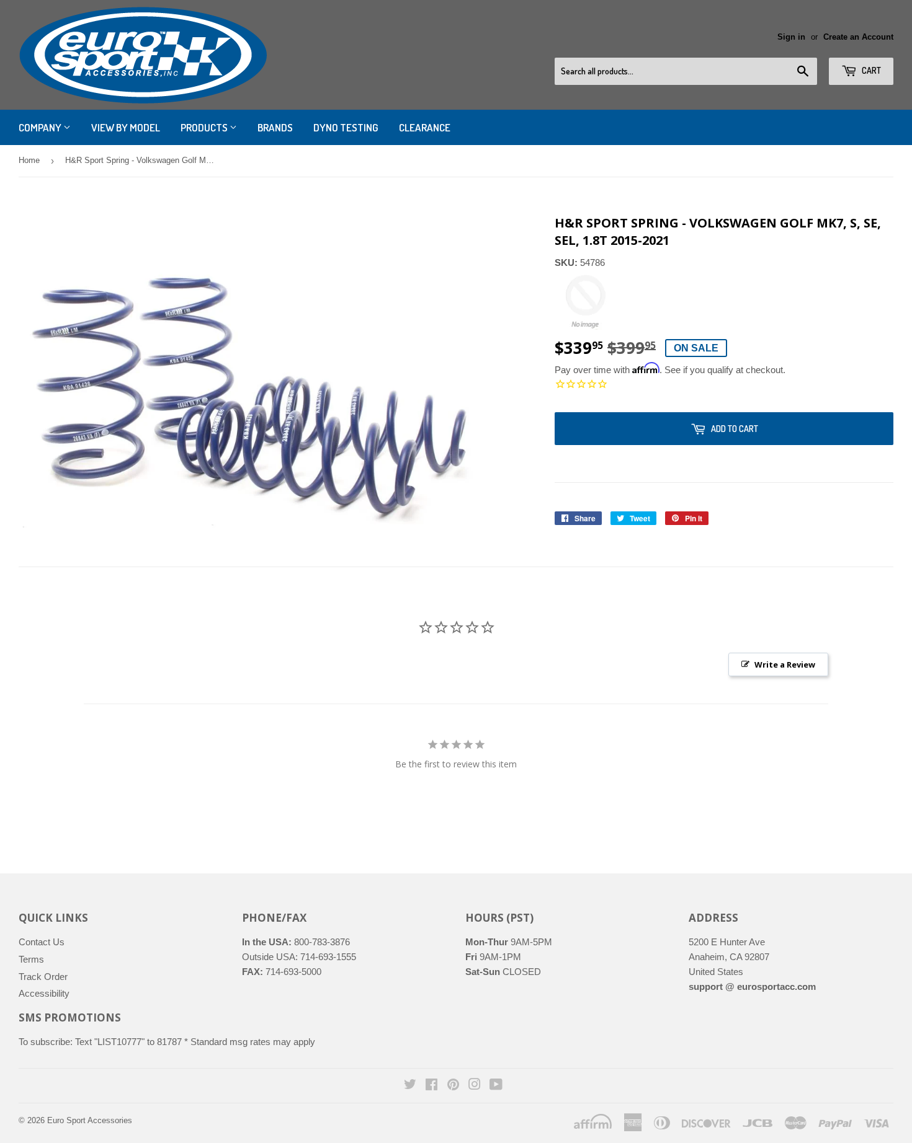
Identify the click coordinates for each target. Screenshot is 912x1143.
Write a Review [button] (784, 664)
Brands (275, 127)
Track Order (43, 976)
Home (29, 160)
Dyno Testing (345, 127)
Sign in (791, 37)
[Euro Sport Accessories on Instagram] (474, 1085)
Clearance (424, 127)
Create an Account (858, 37)
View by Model (125, 127)
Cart (870, 70)
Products (205, 127)
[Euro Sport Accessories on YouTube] (496, 1085)
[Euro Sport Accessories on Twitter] (410, 1085)
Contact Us (42, 942)
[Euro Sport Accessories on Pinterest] (453, 1085)
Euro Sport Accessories (89, 1120)
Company (41, 127)
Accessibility (44, 993)
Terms (31, 959)
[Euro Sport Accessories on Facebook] (431, 1085)
